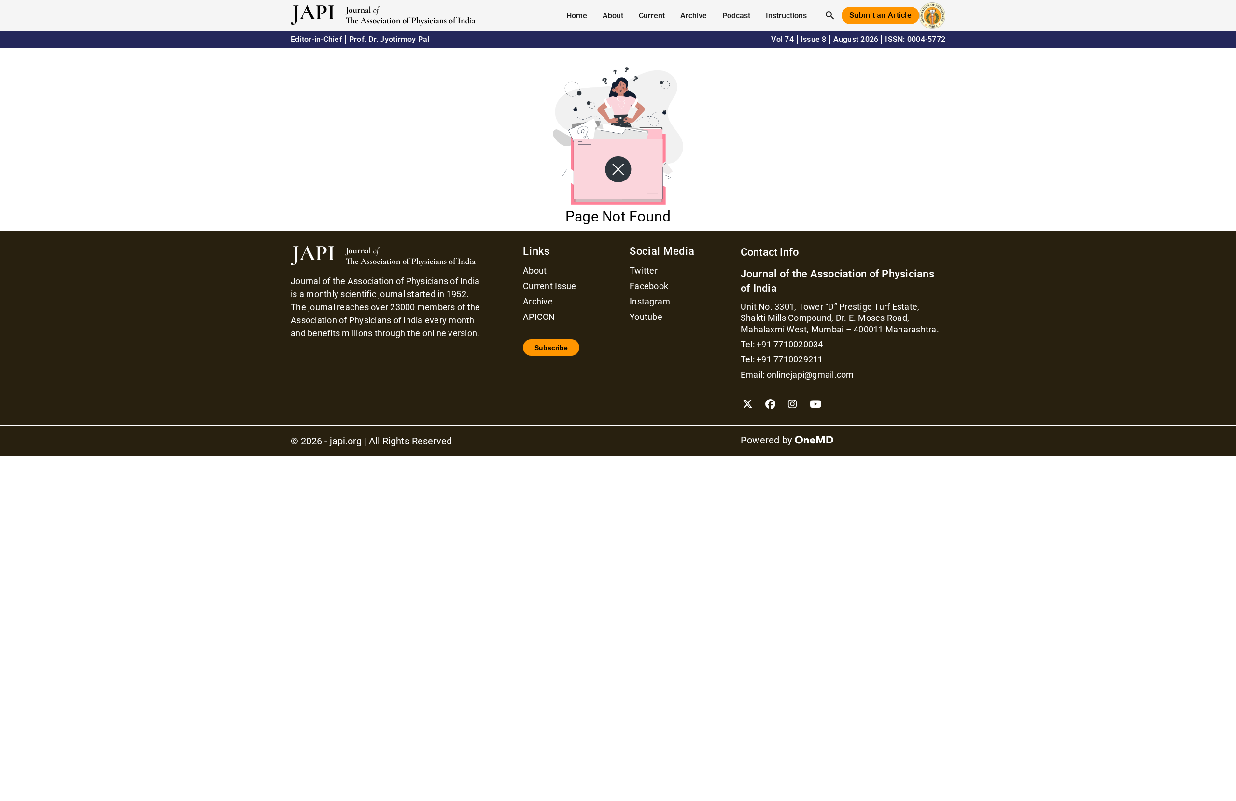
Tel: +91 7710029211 (782, 359)
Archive (693, 15)
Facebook (649, 286)
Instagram (650, 301)
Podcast (736, 15)
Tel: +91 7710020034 (782, 344)
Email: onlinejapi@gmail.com (797, 375)
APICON (539, 317)
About (535, 271)
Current (652, 15)
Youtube (646, 317)
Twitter (644, 271)
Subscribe (551, 348)
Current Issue (549, 286)
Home (576, 15)
